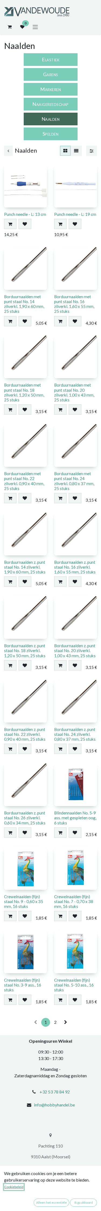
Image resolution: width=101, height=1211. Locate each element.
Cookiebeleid (13, 1187)
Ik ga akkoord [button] (83, 1202)
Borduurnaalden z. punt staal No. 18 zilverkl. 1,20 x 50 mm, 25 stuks (25, 650)
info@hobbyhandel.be (54, 1104)
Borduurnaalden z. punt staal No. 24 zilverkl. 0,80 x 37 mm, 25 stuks (75, 734)
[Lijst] (76, 151)
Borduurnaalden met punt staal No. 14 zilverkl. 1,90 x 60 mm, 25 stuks (24, 304)
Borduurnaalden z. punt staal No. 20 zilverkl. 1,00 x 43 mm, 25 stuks (75, 650)
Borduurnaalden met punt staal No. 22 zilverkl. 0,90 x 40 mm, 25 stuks (24, 481)
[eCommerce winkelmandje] (9, 26)
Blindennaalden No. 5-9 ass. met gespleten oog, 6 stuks (75, 817)
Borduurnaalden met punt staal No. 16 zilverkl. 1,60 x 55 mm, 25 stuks (74, 304)
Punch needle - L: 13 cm (25, 214)
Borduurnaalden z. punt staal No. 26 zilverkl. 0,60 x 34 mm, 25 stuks (25, 817)
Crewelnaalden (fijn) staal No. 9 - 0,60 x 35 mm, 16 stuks (23, 901)
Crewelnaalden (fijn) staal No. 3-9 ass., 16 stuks (22, 985)
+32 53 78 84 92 (55, 1091)
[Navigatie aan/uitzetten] (35, 26)
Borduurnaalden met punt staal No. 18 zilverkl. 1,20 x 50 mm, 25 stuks (24, 392)
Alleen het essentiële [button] (51, 1202)
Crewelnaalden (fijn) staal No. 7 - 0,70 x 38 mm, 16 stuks (73, 901)
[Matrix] (65, 151)
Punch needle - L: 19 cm (75, 214)
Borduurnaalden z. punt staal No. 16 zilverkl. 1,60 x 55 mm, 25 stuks (75, 567)
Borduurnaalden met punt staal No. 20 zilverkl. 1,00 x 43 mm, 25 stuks (74, 392)
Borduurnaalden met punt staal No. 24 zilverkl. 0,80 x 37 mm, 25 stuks (74, 481)
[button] (10, 224)
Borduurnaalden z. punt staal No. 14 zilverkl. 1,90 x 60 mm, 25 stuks (25, 567)
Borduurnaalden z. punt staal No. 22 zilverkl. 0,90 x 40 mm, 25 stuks (25, 734)
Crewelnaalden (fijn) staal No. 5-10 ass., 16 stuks (74, 985)
